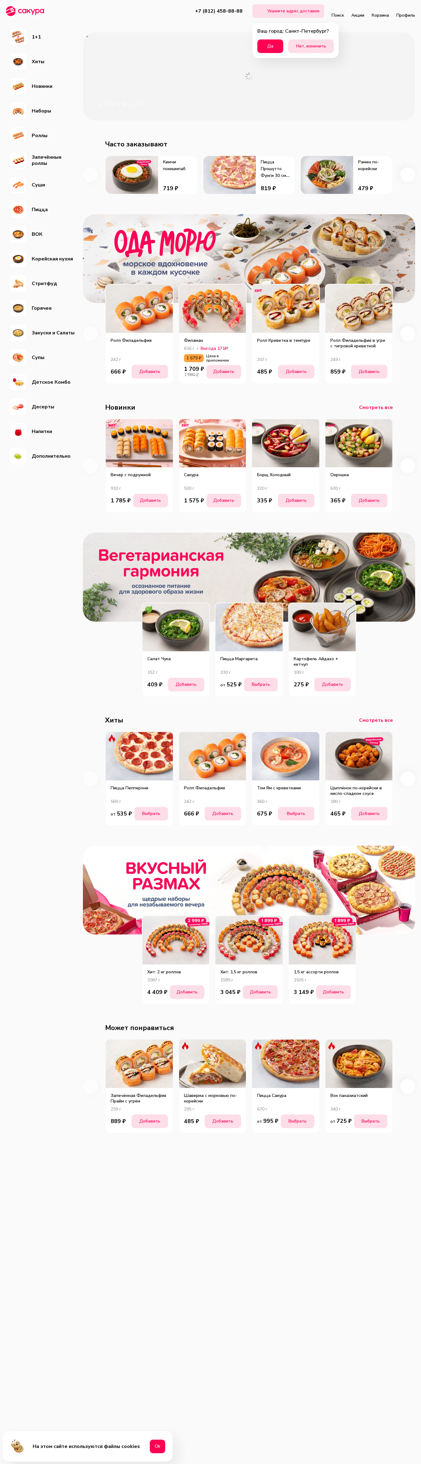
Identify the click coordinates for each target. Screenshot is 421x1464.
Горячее (42, 308)
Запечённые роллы (47, 160)
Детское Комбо (51, 382)
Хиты (38, 61)
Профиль (405, 15)
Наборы (41, 111)
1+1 (36, 37)
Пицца (40, 209)
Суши (38, 185)
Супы (38, 357)
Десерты (43, 406)
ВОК (37, 234)
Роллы (39, 135)
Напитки (42, 431)
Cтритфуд (44, 283)
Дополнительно (51, 456)
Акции (357, 15)
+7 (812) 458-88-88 (219, 11)
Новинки (42, 86)
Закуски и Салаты (53, 332)
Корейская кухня (52, 259)
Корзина (380, 15)
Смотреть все (376, 407)
